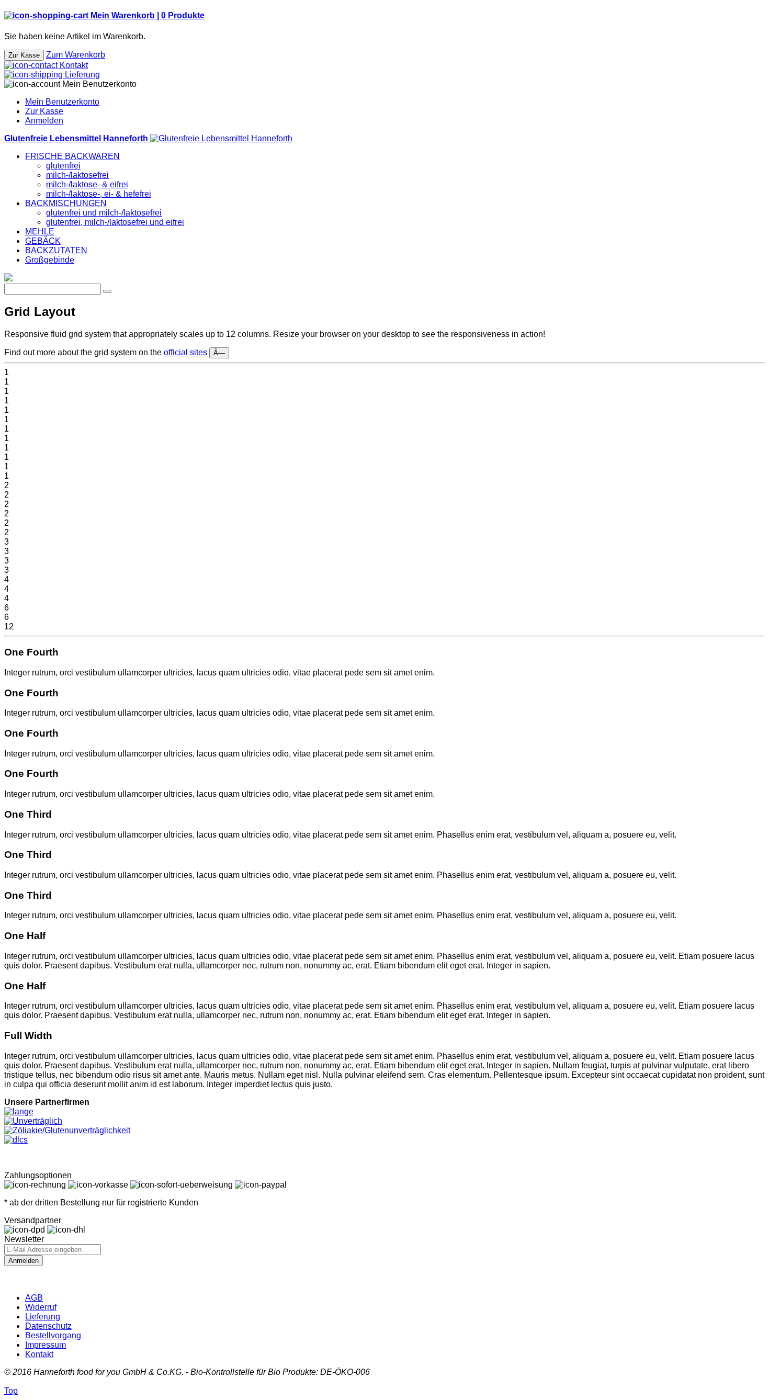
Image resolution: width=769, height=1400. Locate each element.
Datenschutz (48, 1326)
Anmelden (44, 120)
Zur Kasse (44, 111)
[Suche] (107, 291)
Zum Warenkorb (75, 54)
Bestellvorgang (53, 1335)
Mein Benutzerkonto (62, 101)
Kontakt (39, 1354)
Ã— (219, 353)
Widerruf (40, 1307)
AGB (34, 1297)
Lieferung (42, 1316)
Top (11, 1390)
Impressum (45, 1344)
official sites (185, 352)
